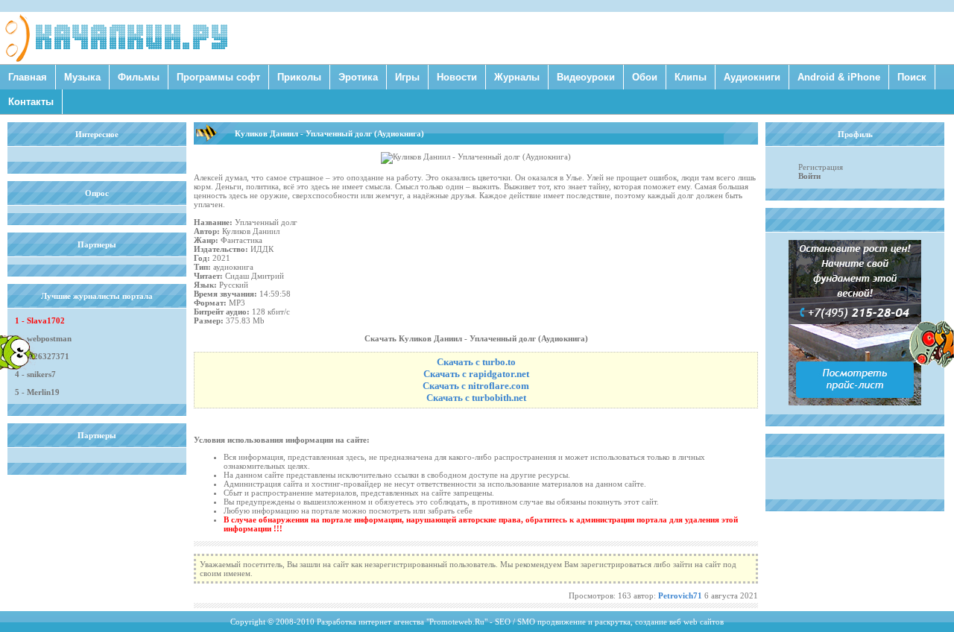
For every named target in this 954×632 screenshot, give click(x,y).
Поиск (911, 77)
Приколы (299, 77)
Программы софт (218, 77)
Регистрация (820, 166)
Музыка (82, 77)
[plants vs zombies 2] (931, 364)
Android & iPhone (838, 77)
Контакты (31, 101)
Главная (27, 77)
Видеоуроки (586, 77)
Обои (644, 77)
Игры (407, 77)
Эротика (358, 77)
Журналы (517, 77)
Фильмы (138, 77)
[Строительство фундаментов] (855, 402)
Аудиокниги (752, 77)
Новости (457, 77)
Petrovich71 (680, 595)
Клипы (691, 77)
